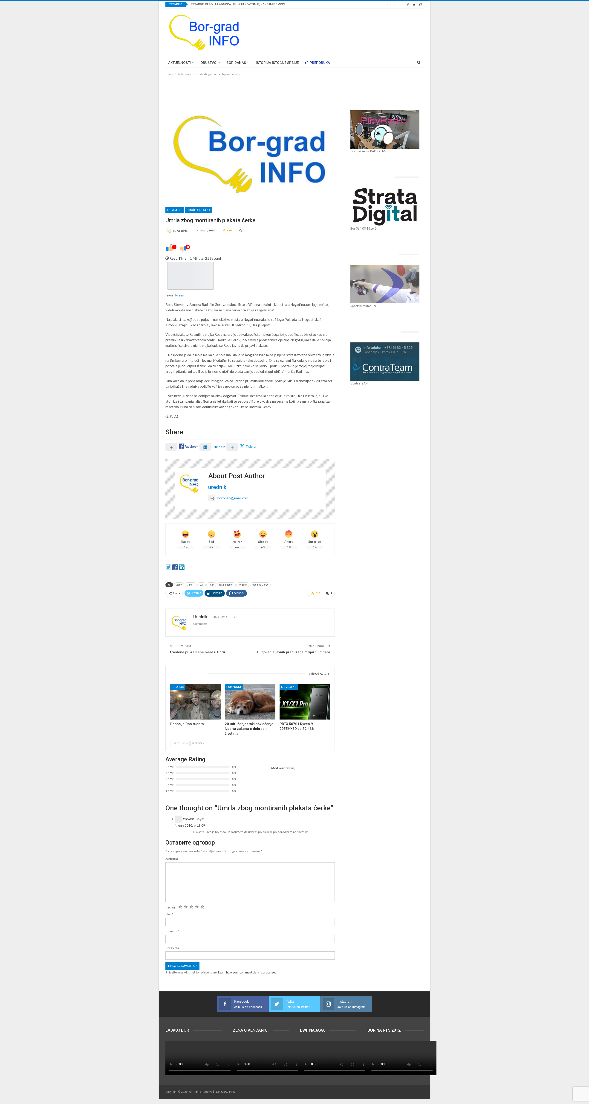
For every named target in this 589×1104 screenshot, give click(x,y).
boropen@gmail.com (232, 498)
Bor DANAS (236, 63)
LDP (201, 584)
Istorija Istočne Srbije (277, 63)
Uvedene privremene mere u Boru (197, 652)
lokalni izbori (226, 584)
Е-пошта (172, 931)
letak (211, 584)
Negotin (243, 584)
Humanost (233, 687)
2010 (179, 584)
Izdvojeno (174, 210)
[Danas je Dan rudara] (195, 701)
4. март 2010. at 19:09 (190, 825)
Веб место (172, 948)
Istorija (178, 687)
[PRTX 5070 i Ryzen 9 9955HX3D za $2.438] (305, 701)
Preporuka (320, 63)
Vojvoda (189, 819)
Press (179, 295)
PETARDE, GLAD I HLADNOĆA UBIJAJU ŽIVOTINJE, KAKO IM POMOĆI (238, 4)
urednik (217, 487)
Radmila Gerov (260, 584)
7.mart (190, 584)
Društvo (209, 63)
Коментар (172, 858)
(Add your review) (283, 768)
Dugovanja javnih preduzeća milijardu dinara (293, 652)
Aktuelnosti (179, 63)
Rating (170, 908)
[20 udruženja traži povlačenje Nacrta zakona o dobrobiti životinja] (250, 701)
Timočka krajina (198, 210)
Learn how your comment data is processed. (247, 972)
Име (169, 914)
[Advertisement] (340, 32)
